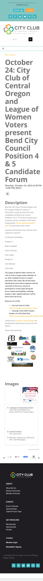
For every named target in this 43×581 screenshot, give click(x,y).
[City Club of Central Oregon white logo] (21, 473)
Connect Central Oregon (25, 321)
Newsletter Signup (13, 547)
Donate (9, 530)
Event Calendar (12, 506)
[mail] (30, 17)
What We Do (11, 488)
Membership (11, 524)
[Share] (7, 193)
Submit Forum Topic (14, 511)
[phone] (35, 17)
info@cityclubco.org (22, 5)
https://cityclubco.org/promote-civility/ (23, 308)
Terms (11, 558)
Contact (9, 538)
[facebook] (15, 17)
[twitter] (10, 17)
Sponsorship (11, 527)
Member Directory (13, 493)
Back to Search (10, 55)
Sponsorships (11, 509)
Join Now (30, 10)
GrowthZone (37, 449)
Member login (11, 542)
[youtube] (25, 17)
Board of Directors (13, 491)
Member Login (18, 10)
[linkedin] (20, 17)
